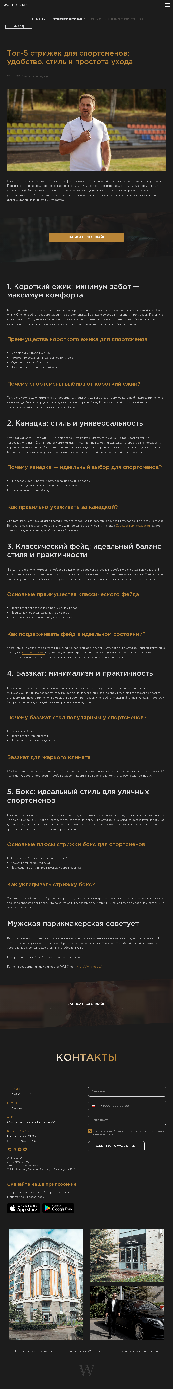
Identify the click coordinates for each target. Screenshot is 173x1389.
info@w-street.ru (17, 1108)
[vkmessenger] (25, 1149)
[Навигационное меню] (167, 5)
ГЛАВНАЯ (39, 19)
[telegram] (15, 1149)
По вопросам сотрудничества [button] (35, 1351)
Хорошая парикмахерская (133, 525)
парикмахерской (33, 652)
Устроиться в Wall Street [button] (86, 1351)
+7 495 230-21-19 (19, 1093)
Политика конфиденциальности (137, 1351)
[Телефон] (9, 1149)
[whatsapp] (20, 1149)
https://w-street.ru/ (89, 966)
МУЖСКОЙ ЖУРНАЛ (67, 19)
